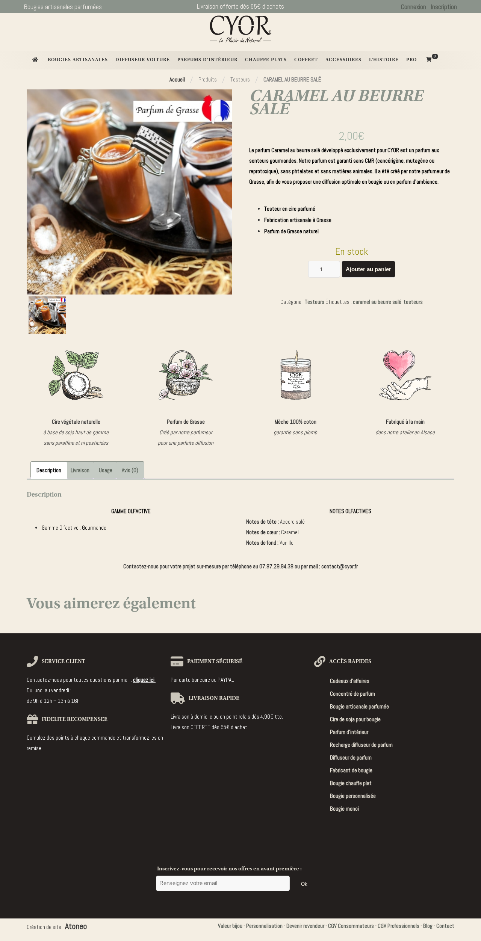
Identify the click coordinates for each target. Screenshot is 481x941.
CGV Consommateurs (351, 925)
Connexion (413, 7)
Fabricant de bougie (351, 770)
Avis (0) (130, 470)
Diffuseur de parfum (351, 757)
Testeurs (314, 301)
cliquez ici (144, 679)
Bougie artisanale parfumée (359, 706)
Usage (105, 470)
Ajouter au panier (368, 269)
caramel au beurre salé (377, 301)
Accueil (177, 79)
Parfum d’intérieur (349, 732)
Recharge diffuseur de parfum (361, 744)
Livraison (80, 470)
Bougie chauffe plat (351, 783)
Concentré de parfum (352, 693)
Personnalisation (264, 925)
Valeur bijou (230, 925)
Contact (445, 925)
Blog (428, 925)
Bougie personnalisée (353, 795)
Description (48, 470)
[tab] (48, 470)
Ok (304, 884)
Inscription (444, 7)
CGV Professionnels (398, 925)
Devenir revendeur (305, 925)
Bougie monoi (344, 808)
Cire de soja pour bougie (355, 719)
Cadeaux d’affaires (349, 680)
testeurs (413, 301)
